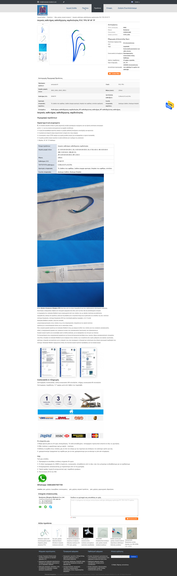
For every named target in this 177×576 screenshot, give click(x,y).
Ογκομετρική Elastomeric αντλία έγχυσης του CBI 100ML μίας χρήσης (131, 543)
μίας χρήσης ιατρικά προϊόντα (78, 489)
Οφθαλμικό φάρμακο (95, 551)
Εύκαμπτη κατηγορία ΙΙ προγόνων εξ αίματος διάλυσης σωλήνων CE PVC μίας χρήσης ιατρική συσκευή (73, 543)
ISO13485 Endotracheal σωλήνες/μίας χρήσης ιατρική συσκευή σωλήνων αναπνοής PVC (102, 543)
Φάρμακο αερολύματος (47, 551)
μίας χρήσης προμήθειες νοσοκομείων (55, 489)
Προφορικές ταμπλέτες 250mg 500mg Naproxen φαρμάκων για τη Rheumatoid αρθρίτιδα (73, 557)
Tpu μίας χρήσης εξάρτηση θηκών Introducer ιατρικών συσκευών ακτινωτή (57, 542)
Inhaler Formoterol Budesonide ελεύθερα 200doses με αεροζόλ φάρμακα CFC (47, 557)
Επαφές (109, 8)
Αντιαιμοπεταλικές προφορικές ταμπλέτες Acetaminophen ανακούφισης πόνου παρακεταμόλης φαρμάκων (73, 569)
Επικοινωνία (111, 73)
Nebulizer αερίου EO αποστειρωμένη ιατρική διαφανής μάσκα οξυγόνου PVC (44, 542)
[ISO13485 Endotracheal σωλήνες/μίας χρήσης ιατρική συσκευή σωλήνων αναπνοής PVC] (103, 532)
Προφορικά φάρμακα (70, 551)
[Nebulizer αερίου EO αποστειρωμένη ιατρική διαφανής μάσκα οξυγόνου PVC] (44, 532)
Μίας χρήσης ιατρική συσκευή (62, 17)
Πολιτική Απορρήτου (50, 574)
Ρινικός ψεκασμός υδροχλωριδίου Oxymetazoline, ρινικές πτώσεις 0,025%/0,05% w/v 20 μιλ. (97, 568)
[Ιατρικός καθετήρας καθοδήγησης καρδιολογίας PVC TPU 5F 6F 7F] (42, 30)
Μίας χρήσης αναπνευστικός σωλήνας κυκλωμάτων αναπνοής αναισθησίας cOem (88, 543)
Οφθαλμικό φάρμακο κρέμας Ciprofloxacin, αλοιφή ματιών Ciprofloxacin (96, 563)
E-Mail (114, 565)
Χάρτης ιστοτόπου (123, 565)
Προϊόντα (97, 8)
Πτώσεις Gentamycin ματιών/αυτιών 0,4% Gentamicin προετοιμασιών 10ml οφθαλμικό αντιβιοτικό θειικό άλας (98, 557)
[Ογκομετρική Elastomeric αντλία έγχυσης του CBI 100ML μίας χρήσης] (132, 533)
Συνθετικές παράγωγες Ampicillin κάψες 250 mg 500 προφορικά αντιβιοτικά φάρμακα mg (74, 563)
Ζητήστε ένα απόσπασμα (127, 8)
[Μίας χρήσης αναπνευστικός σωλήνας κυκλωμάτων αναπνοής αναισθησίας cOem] (88, 532)
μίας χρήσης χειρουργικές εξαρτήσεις (102, 489)
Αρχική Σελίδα (71, 8)
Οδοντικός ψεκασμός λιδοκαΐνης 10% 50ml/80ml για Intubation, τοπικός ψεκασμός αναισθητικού (49, 568)
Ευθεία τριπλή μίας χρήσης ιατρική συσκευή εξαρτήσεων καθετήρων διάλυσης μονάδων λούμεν (117, 543)
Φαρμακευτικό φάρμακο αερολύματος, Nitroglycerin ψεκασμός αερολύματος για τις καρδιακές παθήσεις (49, 563)
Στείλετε (133, 556)
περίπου (85, 8)
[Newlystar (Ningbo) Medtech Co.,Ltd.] (42, 10)
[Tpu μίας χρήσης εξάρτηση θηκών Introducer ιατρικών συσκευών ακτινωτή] (59, 532)
